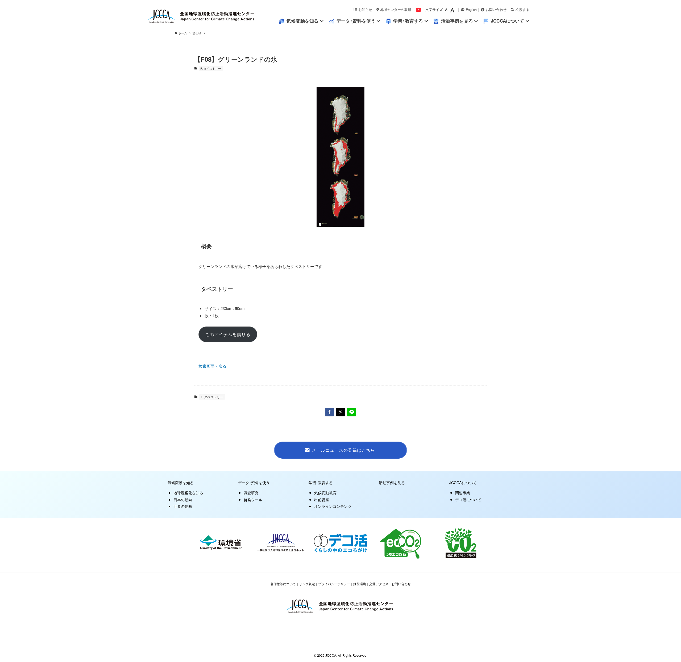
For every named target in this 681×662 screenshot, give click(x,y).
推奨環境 (359, 583)
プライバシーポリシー (334, 583)
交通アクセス (378, 583)
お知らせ (365, 9)
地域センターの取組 (395, 9)
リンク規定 (307, 583)
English (471, 9)
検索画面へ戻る (212, 366)
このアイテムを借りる (227, 334)
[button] (329, 412)
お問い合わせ (496, 9)
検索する (522, 9)
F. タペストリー (210, 68)
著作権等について (283, 583)
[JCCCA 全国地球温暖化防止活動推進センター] (212, 16)
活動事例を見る (392, 482)
